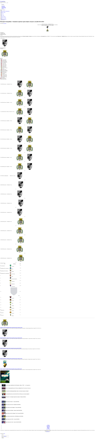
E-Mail (48, 428)
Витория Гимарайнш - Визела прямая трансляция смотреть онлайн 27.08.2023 (10, 348)
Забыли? (5, 436)
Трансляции (3, 6)
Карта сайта (48, 426)
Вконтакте (48, 427)
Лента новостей (4, 7)
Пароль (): (4, 436)
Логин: (3, 434)
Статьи (3, 8)
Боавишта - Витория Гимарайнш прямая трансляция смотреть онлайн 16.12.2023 (11, 327)
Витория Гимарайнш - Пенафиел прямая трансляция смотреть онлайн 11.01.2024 (11, 358)
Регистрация (1, 1)
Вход (4, 1)
